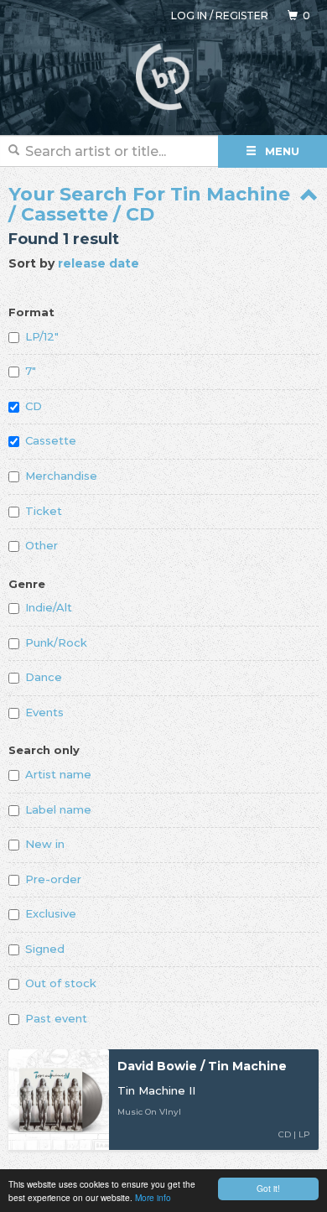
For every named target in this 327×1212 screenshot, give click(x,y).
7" (30, 370)
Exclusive (50, 913)
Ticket (43, 511)
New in (45, 843)
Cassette (50, 440)
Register (241, 15)
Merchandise (61, 475)
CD (33, 406)
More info (153, 1197)
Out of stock (60, 983)
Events (44, 712)
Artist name (58, 774)
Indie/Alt (48, 607)
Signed (45, 948)
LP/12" (42, 336)
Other (41, 545)
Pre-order (53, 879)
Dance (43, 677)
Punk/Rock (56, 642)
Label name (58, 809)
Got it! (268, 1188)
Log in (189, 15)
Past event (56, 1018)
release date (98, 263)
